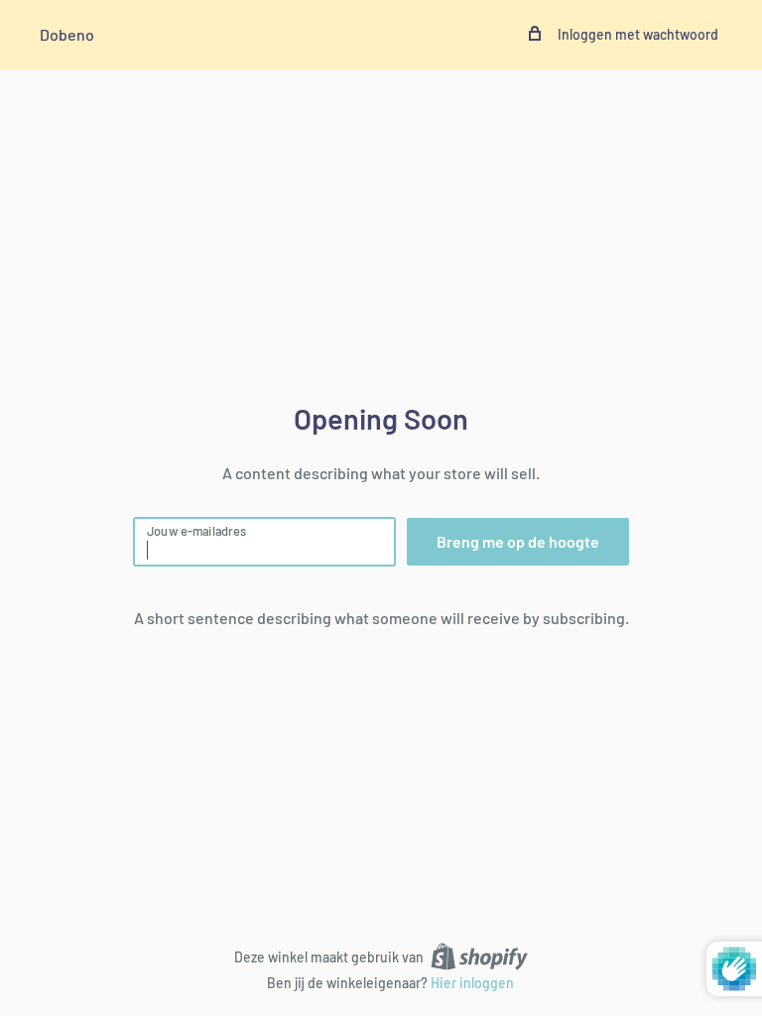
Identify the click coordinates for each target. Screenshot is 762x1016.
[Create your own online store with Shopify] (479, 955)
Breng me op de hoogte (518, 541)
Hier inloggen (472, 982)
